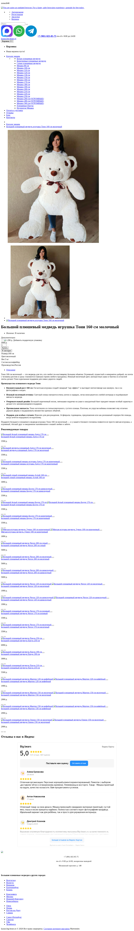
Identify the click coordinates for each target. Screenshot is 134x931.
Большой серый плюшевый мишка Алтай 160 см (23, 477)
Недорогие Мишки (25, 108)
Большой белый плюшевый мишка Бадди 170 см (22, 505)
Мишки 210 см (23, 91)
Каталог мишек (13, 124)
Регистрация (17, 14)
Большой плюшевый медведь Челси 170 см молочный (25, 627)
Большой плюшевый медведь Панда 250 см (20, 640)
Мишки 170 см (23, 82)
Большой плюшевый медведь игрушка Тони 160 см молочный (34, 126)
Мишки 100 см (23, 68)
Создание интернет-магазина (57, 929)
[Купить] (53, 448)
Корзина (15, 19)
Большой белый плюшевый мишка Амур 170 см (22, 437)
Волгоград (11, 880)
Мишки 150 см (23, 77)
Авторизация (17, 12)
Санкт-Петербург (14, 917)
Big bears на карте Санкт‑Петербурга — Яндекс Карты (67, 845)
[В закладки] (5, 446)
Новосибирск (12, 901)
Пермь (9, 908)
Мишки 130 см (23, 75)
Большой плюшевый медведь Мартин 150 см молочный (26, 695)
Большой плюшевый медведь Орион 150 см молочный (25, 722)
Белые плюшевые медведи (28, 59)
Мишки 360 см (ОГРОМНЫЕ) (30, 103)
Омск (8, 906)
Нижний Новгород (14, 899)
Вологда (10, 883)
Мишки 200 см (23, 89)
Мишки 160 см (23, 80)
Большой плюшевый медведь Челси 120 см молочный (25, 586)
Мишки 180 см (23, 84)
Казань (9, 890)
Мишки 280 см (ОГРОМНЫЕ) (30, 101)
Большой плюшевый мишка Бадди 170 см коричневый (25, 518)
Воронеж (10, 885)
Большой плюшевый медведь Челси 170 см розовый (24, 613)
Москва (9, 896)
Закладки (16, 17)
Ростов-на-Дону (13, 910)
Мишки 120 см (23, 73)
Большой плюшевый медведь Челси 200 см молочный (25, 559)
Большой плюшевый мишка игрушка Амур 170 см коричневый (29, 464)
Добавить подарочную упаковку (27, 340)
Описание (10, 370)
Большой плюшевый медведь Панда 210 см (20, 668)
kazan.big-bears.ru (8, 39)
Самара (9, 913)
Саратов (10, 919)
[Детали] (2, 446)
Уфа (8, 922)
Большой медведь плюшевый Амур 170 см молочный (25, 450)
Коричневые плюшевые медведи (31, 61)
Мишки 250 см (23, 96)
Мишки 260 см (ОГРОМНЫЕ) (30, 99)
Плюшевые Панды (25, 106)
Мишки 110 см (23, 70)
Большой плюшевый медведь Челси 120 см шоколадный (26, 600)
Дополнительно (8, 337)
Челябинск (11, 924)
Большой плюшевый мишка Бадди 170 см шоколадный (25, 491)
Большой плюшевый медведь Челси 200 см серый (23, 545)
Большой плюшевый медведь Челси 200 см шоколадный (26, 573)
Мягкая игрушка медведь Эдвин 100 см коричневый (24, 532)
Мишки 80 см (23, 66)
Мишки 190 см (23, 87)
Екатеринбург (12, 887)
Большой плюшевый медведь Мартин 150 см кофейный (26, 708)
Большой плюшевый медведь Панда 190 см (20, 654)
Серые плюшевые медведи (29, 63)
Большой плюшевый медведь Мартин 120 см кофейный (26, 681)
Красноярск (11, 894)
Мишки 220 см (23, 94)
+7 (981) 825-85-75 (47, 36)
